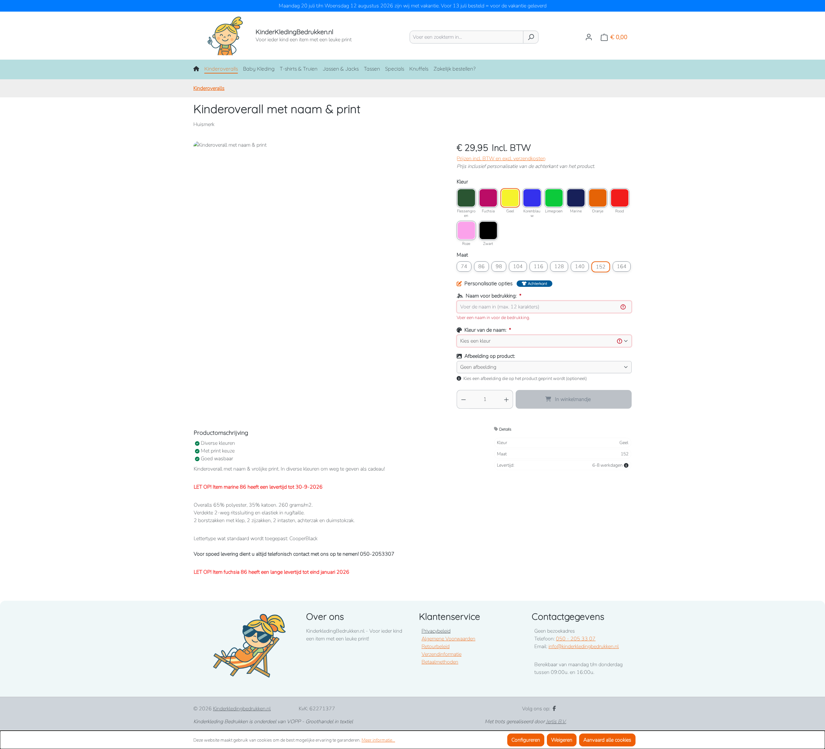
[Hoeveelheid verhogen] (506, 399)
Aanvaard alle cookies (607, 740)
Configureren (525, 740)
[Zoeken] (531, 37)
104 (518, 266)
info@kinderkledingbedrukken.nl (583, 646)
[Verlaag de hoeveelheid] (463, 399)
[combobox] (466, 37)
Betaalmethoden (440, 662)
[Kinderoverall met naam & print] (318, 210)
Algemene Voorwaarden (448, 638)
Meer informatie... (378, 740)
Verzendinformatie (441, 654)
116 (538, 266)
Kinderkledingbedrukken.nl (242, 708)
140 (580, 266)
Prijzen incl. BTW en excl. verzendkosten (501, 158)
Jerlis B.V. (556, 721)
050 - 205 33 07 (576, 638)
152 (601, 266)
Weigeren (561, 740)
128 (559, 266)
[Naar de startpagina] (218, 35)
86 (481, 266)
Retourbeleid (436, 646)
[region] (318, 210)
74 (464, 266)
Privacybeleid (436, 631)
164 (621, 266)
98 (499, 266)
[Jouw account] (589, 37)
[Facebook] (554, 709)
